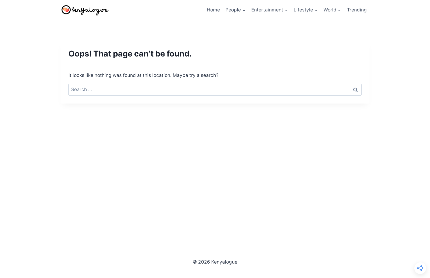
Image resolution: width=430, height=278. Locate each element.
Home (213, 10)
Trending (357, 10)
